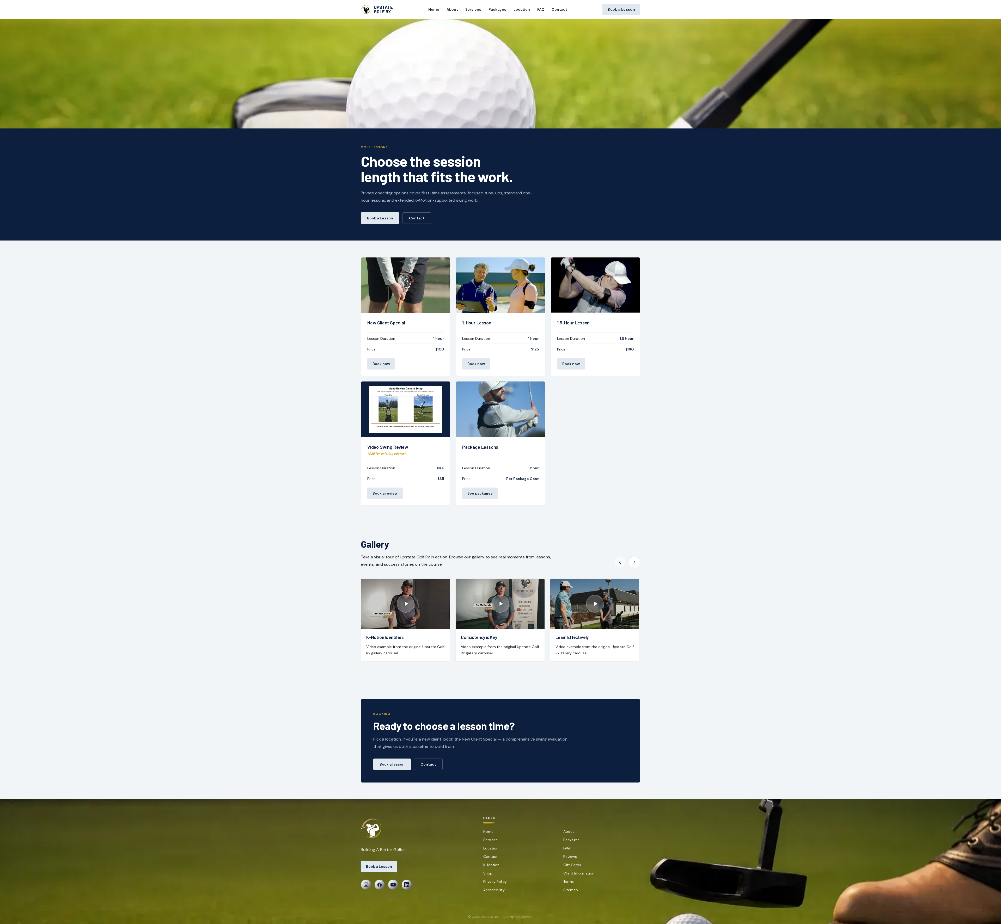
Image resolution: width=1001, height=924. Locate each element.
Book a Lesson (621, 9)
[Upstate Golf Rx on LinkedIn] (406, 884)
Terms (568, 881)
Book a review (385, 493)
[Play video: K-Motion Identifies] (405, 604)
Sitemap (570, 890)
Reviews (570, 856)
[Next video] (634, 562)
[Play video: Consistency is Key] (500, 604)
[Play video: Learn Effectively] (594, 604)
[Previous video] (620, 562)
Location (522, 9)
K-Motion (491, 865)
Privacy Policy (495, 881)
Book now (381, 363)
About (452, 9)
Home (433, 9)
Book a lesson (392, 764)
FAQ (540, 9)
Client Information (578, 873)
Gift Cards (572, 865)
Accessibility (494, 890)
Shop (487, 873)
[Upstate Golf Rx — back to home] (372, 828)
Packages (497, 9)
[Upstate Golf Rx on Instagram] (366, 884)
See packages (480, 493)
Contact (559, 9)
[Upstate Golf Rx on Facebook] (379, 884)
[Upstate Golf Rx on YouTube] (393, 884)
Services (473, 9)
